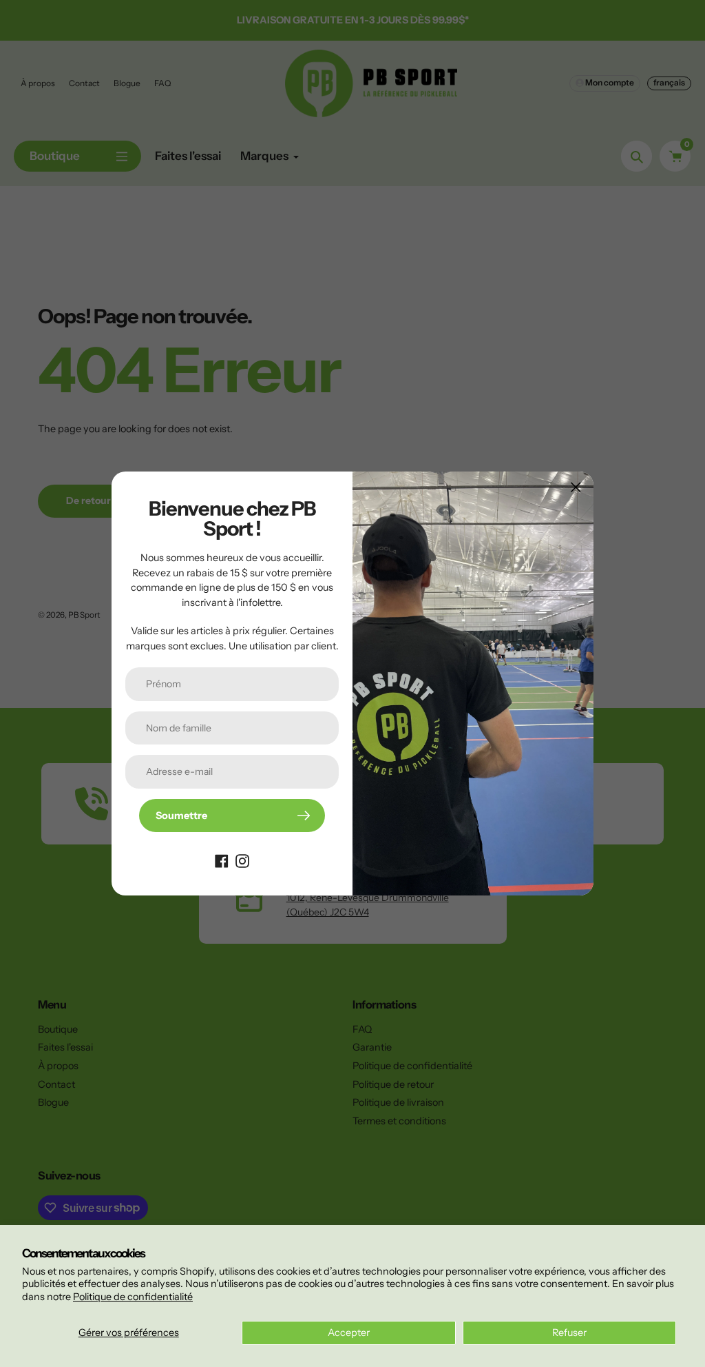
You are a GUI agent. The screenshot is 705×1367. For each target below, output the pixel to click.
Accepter (349, 1332)
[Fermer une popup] (576, 487)
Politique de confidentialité (133, 1296)
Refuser (569, 1332)
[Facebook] (222, 859)
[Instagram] (242, 859)
